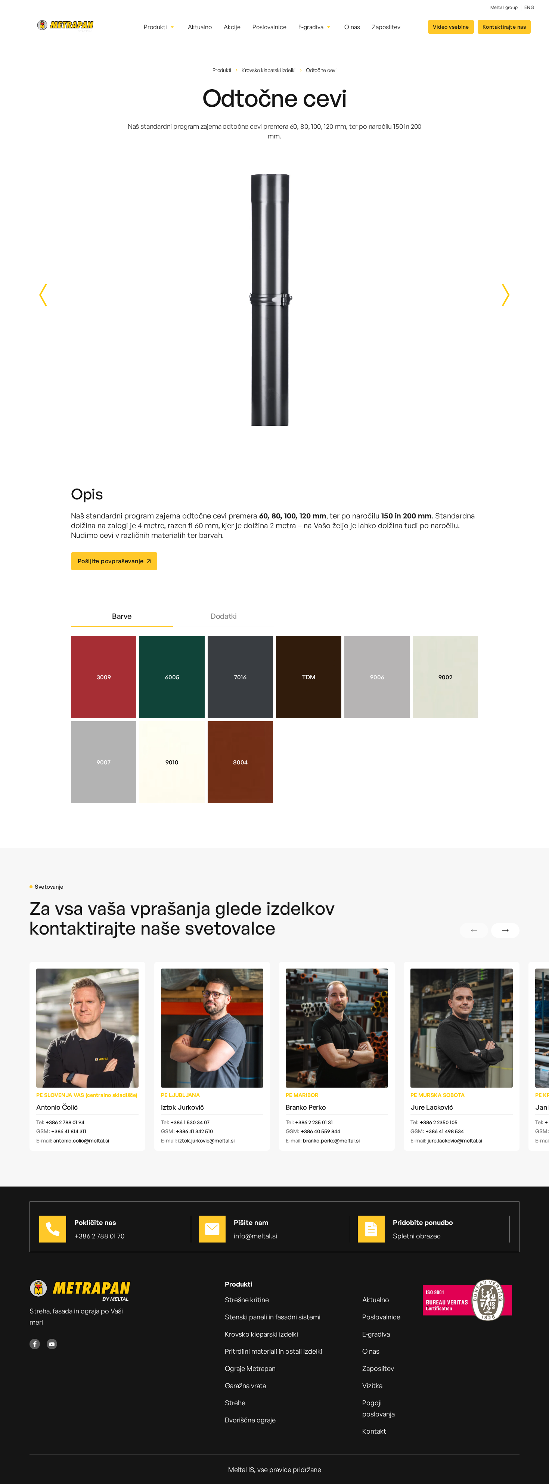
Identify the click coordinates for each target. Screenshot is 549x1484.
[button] (160, 27)
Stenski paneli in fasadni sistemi (272, 1317)
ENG (529, 7)
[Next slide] (498, 295)
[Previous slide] (51, 295)
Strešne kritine (247, 1300)
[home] (65, 27)
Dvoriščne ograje (250, 1420)
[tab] (122, 616)
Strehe (235, 1403)
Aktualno (375, 1300)
